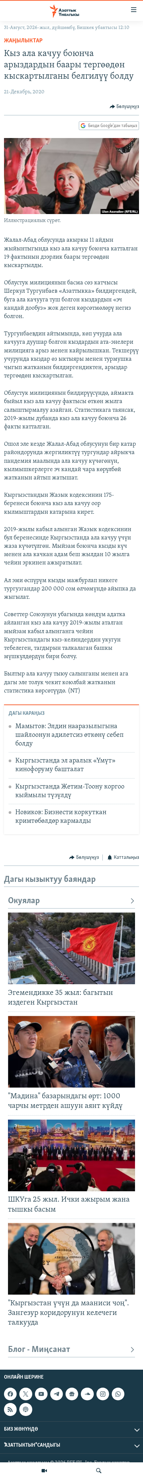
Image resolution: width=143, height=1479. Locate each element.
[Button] (124, 106)
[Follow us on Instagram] (102, 1394)
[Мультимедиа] (44, 1470)
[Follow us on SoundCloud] (87, 1394)
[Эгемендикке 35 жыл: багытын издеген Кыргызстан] (71, 948)
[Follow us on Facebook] (10, 1394)
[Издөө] (99, 1470)
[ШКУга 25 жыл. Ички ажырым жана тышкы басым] (71, 1155)
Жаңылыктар (23, 41)
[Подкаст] (25, 1409)
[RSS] (10, 1409)
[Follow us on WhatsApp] (118, 1394)
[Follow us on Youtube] (41, 1394)
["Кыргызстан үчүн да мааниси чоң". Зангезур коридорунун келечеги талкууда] (71, 1259)
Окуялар (24, 901)
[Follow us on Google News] (72, 1394)
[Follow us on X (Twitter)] (25, 1394)
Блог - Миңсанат (39, 1349)
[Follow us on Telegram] (56, 1394)
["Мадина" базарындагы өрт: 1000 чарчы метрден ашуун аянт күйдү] (71, 1052)
